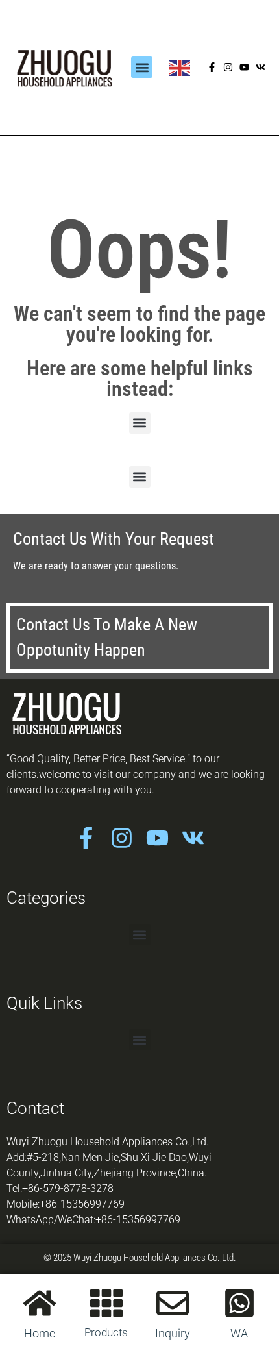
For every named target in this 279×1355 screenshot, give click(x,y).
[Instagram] (228, 67)
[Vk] (260, 67)
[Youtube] (244, 67)
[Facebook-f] (212, 67)
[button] (141, 67)
